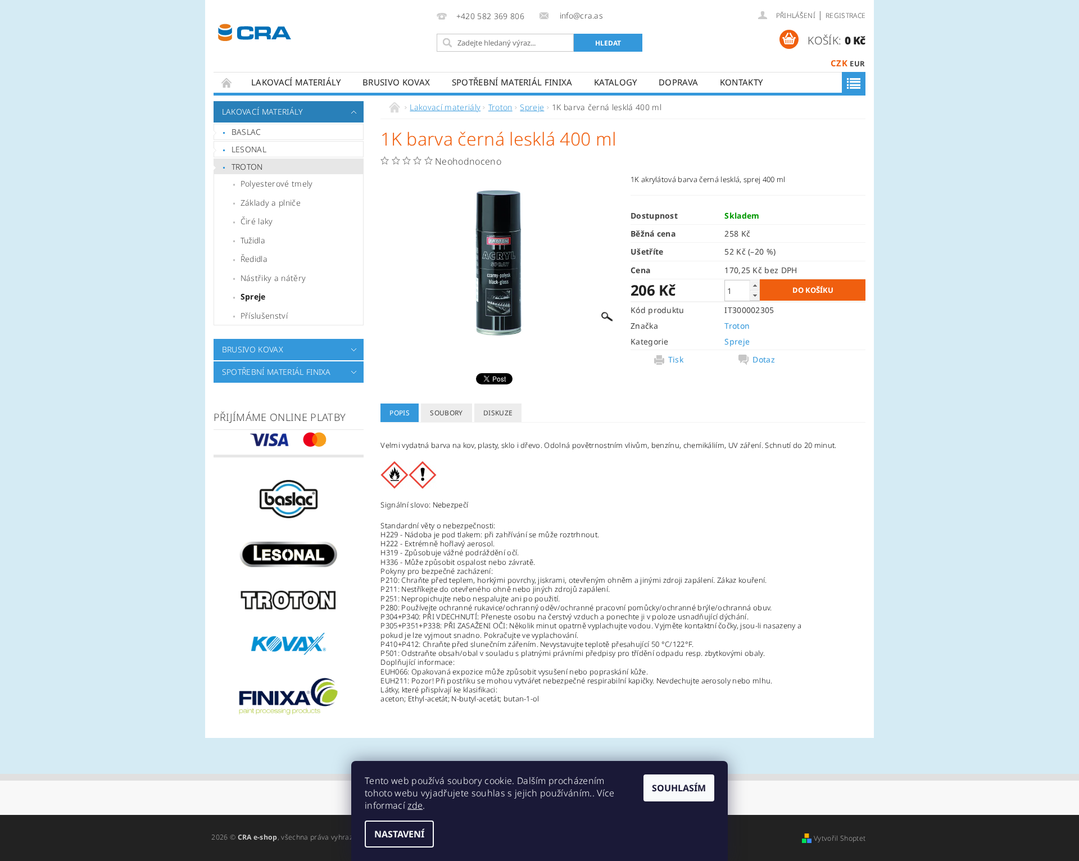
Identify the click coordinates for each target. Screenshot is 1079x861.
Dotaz (763, 360)
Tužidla (253, 240)
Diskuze (498, 413)
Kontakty (741, 82)
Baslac (246, 131)
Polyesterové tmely (277, 183)
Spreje (253, 296)
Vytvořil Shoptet (839, 838)
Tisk (675, 360)
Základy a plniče (271, 202)
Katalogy (615, 82)
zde (415, 805)
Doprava (678, 82)
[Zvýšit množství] (755, 285)
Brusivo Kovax (396, 82)
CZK (839, 63)
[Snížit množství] (755, 295)
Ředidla (254, 258)
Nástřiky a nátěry (273, 278)
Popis (399, 413)
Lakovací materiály (296, 82)
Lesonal (249, 149)
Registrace (845, 15)
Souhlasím (679, 788)
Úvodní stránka (227, 82)
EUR (857, 63)
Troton (247, 166)
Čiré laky (257, 221)
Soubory (446, 413)
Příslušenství (264, 315)
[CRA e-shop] (254, 31)
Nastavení (399, 834)
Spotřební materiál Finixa (512, 82)
